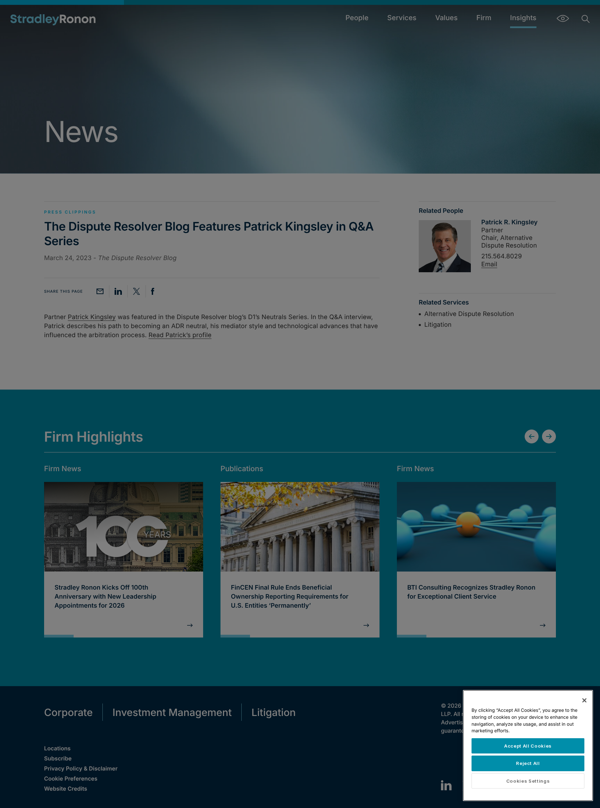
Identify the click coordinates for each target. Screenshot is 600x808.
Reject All (528, 763)
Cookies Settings (528, 781)
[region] (528, 745)
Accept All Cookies (528, 746)
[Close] (584, 700)
